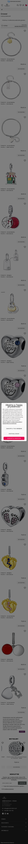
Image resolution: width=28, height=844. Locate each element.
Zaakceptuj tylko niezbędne (14, 428)
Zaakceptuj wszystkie (14, 438)
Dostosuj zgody (14, 434)
